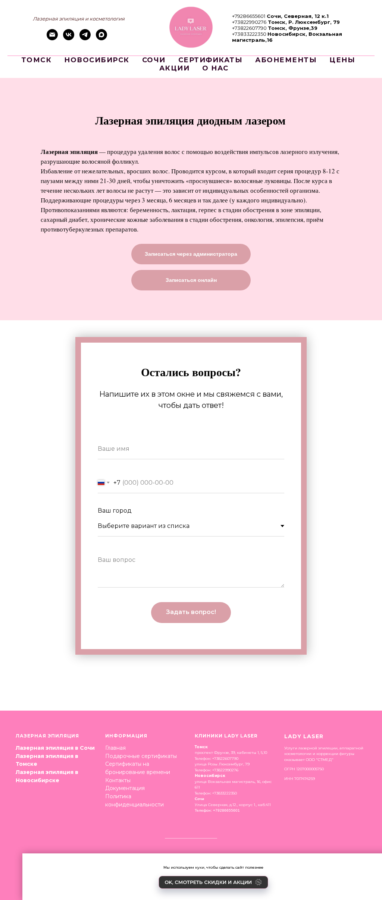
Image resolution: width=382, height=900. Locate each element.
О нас (215, 68)
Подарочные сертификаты (141, 756)
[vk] (68, 38)
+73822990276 (249, 22)
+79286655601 (248, 16)
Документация (125, 788)
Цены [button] (342, 60)
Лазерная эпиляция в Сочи (55, 748)
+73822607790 (249, 28)
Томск (36, 60)
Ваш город (115, 510)
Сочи (154, 60)
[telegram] (85, 38)
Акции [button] (174, 68)
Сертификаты (210, 60)
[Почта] (52, 38)
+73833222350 (249, 34)
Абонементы (286, 60)
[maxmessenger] (101, 38)
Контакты (118, 780)
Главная (115, 748)
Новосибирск (96, 60)
